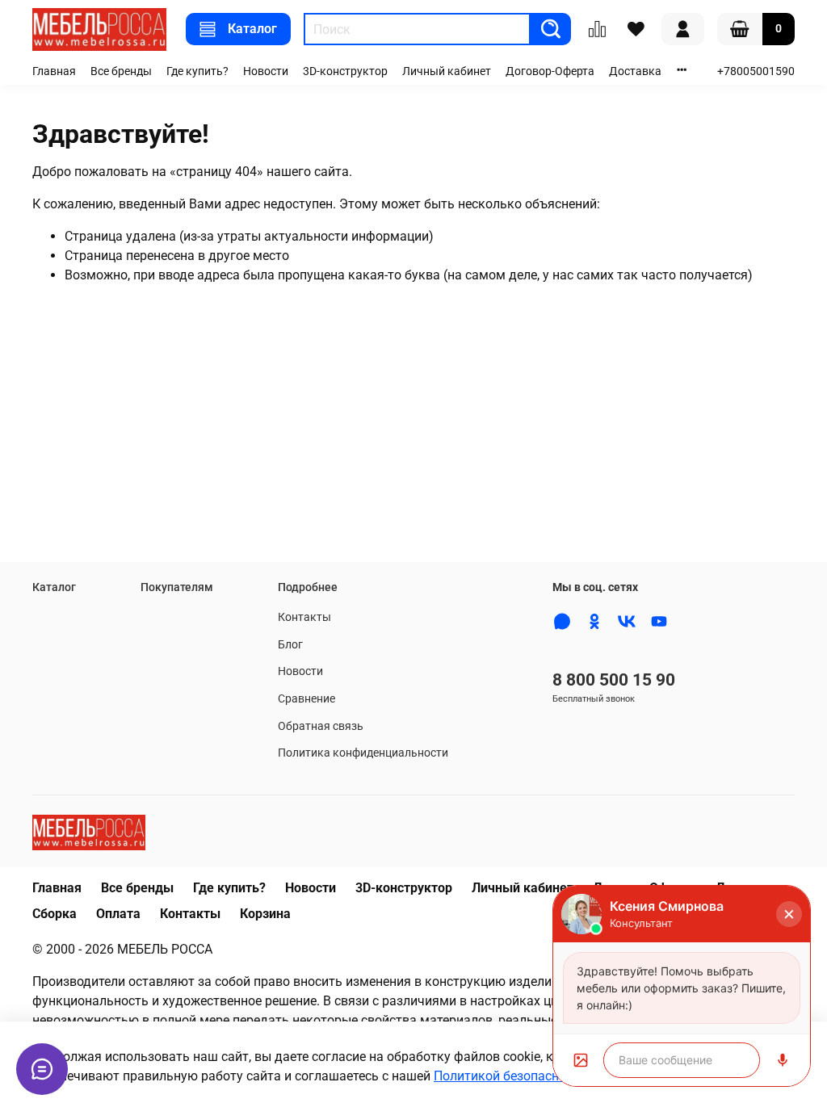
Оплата (118, 913)
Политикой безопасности (510, 1076)
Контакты (304, 617)
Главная (54, 71)
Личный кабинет (446, 71)
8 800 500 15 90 (613, 680)
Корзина (265, 913)
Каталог (252, 28)
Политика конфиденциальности (363, 753)
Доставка (635, 71)
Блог (290, 645)
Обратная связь (320, 726)
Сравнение (306, 699)
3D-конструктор (345, 71)
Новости (265, 71)
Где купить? (197, 71)
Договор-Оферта (550, 71)
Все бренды (121, 71)
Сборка (54, 913)
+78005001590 (756, 71)
